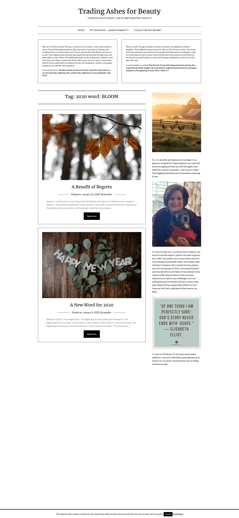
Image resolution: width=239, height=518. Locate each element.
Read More (178, 514)
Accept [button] (168, 514)
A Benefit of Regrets (92, 186)
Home (81, 30)
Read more (91, 216)
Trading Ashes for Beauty (119, 11)
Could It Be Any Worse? (147, 30)
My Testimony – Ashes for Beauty (109, 30)
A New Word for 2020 (91, 305)
